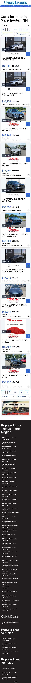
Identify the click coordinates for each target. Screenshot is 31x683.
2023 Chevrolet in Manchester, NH (10, 526)
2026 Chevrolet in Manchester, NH (10, 486)
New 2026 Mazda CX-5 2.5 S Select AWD (13, 200)
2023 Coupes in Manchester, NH (9, 605)
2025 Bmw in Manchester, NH (9, 460)
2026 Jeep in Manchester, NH (9, 596)
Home (1, 6)
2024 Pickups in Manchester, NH (9, 530)
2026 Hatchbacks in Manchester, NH (10, 513)
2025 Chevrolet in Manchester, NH (10, 561)
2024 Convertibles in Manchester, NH (10, 601)
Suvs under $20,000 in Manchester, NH (11, 623)
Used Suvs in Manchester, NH (8, 669)
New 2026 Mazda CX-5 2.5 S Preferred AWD (13, 59)
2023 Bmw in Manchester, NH (9, 473)
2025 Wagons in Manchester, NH (9, 570)
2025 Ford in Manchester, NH (8, 574)
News (6, 6)
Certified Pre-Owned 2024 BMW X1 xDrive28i (14, 165)
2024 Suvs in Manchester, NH (8, 469)
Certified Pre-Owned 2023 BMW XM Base (14, 341)
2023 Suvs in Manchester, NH (8, 482)
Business (15, 6)
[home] (15, 2)
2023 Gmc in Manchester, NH (8, 548)
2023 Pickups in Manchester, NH (9, 522)
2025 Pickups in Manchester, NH (9, 552)
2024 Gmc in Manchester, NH (8, 517)
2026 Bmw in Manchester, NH (9, 447)
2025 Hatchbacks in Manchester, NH (10, 566)
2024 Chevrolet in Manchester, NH (10, 583)
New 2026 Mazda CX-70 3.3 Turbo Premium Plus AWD (13, 270)
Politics (10, 6)
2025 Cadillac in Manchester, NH (9, 557)
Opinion (25, 6)
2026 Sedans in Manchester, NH (9, 491)
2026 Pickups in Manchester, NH (9, 456)
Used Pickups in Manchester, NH (9, 678)
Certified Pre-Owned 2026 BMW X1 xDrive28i (14, 129)
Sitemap (15, 681)
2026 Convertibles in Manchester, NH (10, 508)
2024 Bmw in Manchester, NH (9, 478)
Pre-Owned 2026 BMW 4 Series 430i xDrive (14, 306)
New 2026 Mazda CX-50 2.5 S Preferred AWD (14, 94)
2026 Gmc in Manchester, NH (8, 451)
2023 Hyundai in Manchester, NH (9, 592)
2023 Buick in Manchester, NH (9, 587)
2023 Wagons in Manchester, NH (9, 609)
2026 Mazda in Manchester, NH (9, 443)
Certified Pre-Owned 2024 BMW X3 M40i (14, 376)
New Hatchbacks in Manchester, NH (10, 652)
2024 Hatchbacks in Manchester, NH (10, 579)
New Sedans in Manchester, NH (9, 648)
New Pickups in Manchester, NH (9, 643)
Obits (29, 6)
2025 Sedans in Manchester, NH (9, 500)
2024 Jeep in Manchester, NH (9, 544)
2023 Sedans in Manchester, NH (9, 495)
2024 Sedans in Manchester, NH (9, 504)
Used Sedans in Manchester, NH (9, 673)
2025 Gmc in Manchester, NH (8, 535)
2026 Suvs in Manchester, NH (8, 438)
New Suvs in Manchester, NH (8, 639)
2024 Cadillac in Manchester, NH (9, 539)
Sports (21, 6)
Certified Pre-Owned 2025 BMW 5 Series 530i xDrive (15, 235)
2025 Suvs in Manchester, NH (8, 465)
